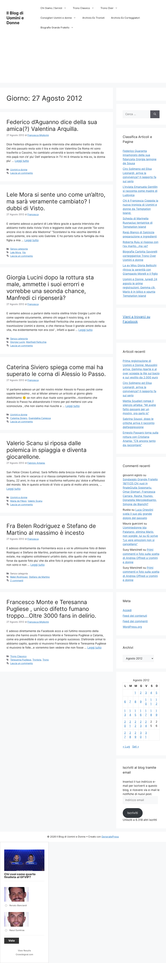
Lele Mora (15, 252)
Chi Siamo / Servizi (51, 8)
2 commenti (16, 580)
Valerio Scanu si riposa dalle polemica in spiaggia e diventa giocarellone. (46, 450)
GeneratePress (110, 836)
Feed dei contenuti (135, 615)
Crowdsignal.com (24, 954)
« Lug (126, 746)
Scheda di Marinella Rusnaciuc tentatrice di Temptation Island (138, 222)
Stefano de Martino (39, 576)
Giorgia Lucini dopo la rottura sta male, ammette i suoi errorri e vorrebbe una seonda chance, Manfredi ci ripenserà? (50, 287)
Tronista (36, 659)
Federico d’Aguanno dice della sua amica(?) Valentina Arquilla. (51, 125)
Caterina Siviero (18, 418)
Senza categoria (19, 248)
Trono (45, 659)
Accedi (127, 610)
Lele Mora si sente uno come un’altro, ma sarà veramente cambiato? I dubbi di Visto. (55, 201)
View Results (24, 950)
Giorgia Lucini (17, 342)
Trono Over (107, 8)
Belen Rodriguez (19, 576)
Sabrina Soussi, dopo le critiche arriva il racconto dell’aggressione (138, 423)
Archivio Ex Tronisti (93, 17)
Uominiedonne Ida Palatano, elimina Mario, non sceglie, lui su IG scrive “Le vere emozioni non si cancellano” (140, 536)
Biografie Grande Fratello (55, 27)
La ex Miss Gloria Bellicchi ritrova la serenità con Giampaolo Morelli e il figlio (140, 269)
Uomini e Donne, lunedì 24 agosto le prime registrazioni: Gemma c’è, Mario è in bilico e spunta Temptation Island (140, 287)
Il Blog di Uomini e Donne (15, 18)
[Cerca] (155, 114)
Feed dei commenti (135, 621)
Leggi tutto (22, 161)
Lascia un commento (21, 173)
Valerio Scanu (35, 501)
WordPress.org (132, 626)
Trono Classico (81, 8)
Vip (24, 252)
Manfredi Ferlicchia (36, 342)
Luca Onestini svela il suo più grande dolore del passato (138, 514)
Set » (135, 746)
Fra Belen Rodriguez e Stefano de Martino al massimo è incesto (51, 529)
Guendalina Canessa (40, 418)
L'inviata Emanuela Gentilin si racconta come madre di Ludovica (140, 191)
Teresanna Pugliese (20, 659)
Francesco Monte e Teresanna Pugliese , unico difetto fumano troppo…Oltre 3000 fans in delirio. (51, 609)
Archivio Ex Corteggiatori (125, 17)
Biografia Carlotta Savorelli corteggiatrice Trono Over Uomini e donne (140, 256)
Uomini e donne (18, 169)
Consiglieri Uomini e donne (56, 17)
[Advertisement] (83, 60)
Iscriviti (132, 813)
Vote (11, 940)
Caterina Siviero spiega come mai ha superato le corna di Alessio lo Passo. (56, 370)
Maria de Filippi (18, 501)
